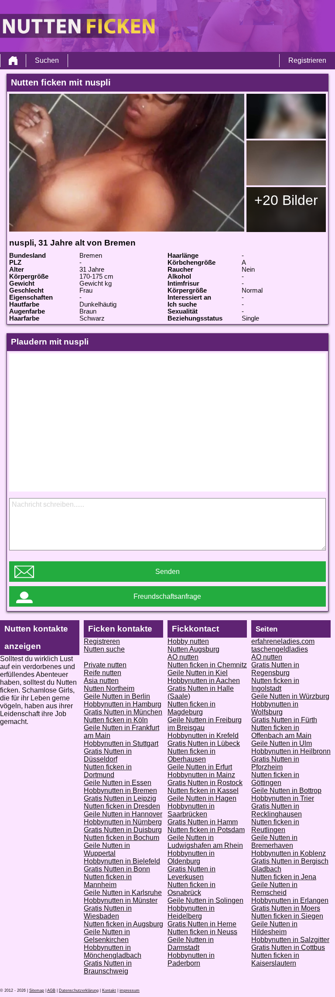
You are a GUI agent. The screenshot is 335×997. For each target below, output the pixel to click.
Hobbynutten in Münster (120, 900)
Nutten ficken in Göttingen (275, 778)
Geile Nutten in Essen (117, 782)
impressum (130, 990)
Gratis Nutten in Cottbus (288, 947)
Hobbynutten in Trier (282, 798)
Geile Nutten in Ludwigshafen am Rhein (205, 841)
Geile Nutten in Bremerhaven (274, 841)
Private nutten (105, 665)
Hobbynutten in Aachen (204, 680)
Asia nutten (101, 680)
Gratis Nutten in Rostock (205, 782)
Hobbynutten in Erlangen (289, 900)
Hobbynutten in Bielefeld (122, 861)
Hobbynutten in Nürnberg (123, 822)
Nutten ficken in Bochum (121, 837)
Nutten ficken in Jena (283, 877)
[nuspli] (126, 163)
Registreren (102, 641)
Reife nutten (102, 672)
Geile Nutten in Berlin (117, 696)
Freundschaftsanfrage (167, 596)
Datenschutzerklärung (79, 990)
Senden (167, 571)
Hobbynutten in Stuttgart (121, 743)
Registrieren (307, 60)
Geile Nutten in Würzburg (290, 696)
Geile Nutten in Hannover (123, 814)
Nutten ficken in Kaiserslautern (275, 959)
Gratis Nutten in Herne (202, 924)
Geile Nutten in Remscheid (274, 888)
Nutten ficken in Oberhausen (191, 755)
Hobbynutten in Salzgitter (290, 939)
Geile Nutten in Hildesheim (274, 928)
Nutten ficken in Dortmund (108, 770)
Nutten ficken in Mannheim (108, 880)
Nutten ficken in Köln (116, 720)
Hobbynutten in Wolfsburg (274, 708)
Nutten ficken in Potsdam (206, 829)
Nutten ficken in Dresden (122, 806)
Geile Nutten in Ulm (281, 743)
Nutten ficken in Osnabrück (191, 888)
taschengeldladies (279, 649)
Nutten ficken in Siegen (287, 916)
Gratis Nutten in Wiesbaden (108, 912)
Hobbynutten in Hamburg (122, 704)
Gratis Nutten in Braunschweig (108, 967)
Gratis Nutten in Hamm (203, 822)
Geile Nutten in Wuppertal (107, 849)
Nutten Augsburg (193, 649)
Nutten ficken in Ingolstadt (275, 684)
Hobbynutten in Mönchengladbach (112, 951)
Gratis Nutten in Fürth (284, 720)
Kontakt (109, 990)
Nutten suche (104, 649)
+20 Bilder (286, 200)
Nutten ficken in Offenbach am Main (281, 731)
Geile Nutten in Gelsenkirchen (107, 935)
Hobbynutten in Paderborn (191, 959)
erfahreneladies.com (282, 641)
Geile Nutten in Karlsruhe (123, 892)
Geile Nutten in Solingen (205, 900)
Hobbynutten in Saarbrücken (191, 810)
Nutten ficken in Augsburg (123, 924)
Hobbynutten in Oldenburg (191, 857)
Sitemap (36, 990)
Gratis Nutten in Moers (285, 908)
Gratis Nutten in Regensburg (275, 668)
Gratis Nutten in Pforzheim (275, 763)
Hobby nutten (188, 641)
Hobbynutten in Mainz (201, 774)
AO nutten (183, 657)
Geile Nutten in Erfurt (200, 767)
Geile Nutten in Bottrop (286, 790)
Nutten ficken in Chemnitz (207, 665)
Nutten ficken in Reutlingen (275, 825)
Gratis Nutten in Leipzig (120, 798)
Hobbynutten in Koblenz (288, 853)
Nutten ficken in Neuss (202, 932)
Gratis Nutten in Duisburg (123, 829)
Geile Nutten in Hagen (202, 798)
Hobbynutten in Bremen (120, 790)
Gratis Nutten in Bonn (117, 869)
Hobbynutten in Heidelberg (191, 912)
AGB (51, 990)
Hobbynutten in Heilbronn (291, 751)
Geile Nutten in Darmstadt (191, 943)
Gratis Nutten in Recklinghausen (276, 810)
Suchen (47, 60)
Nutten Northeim (109, 688)
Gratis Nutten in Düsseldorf (108, 755)
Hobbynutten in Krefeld (203, 735)
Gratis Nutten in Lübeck (204, 743)
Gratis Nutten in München (123, 712)
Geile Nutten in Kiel (198, 672)
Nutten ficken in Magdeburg (191, 708)
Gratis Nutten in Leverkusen (191, 873)
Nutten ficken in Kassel (203, 790)
